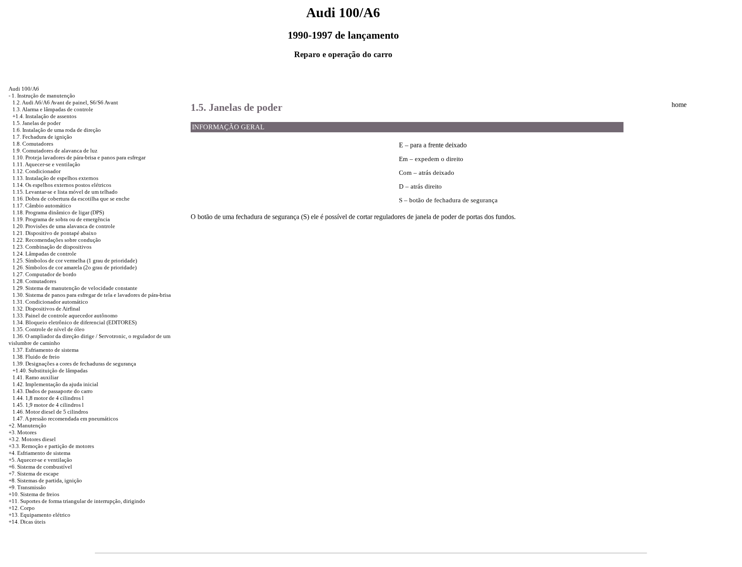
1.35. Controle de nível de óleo (48, 329)
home (679, 104)
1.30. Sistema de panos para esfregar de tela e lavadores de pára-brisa (91, 295)
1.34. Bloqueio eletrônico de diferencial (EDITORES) (74, 322)
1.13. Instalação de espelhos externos (55, 178)
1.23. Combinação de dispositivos (51, 247)
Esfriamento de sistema (43, 453)
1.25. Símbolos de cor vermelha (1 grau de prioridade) (74, 260)
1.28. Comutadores (34, 281)
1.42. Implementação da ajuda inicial (55, 384)
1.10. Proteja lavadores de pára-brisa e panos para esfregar (79, 157)
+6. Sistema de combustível (40, 466)
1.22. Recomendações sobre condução (56, 240)
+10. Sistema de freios (34, 494)
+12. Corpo (22, 508)
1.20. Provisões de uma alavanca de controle (63, 226)
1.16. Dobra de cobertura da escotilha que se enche (71, 198)
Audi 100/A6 (24, 88)
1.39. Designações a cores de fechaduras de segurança (74, 363)
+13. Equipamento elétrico (39, 515)
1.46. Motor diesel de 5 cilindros (50, 411)
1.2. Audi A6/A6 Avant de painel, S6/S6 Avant (65, 102)
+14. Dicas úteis (27, 521)
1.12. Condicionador (36, 171)
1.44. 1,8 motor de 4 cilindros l (48, 398)
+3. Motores (22, 432)
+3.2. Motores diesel (32, 439)
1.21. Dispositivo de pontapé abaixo (54, 233)
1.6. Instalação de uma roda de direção (56, 130)
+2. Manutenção (27, 425)
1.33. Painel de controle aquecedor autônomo (65, 315)
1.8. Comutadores (32, 143)
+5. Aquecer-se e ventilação (40, 460)
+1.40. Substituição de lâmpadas (50, 370)
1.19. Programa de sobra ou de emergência (61, 219)
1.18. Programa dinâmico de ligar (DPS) (58, 212)
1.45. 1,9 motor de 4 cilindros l (48, 405)
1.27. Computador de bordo (44, 274)
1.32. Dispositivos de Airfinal (46, 308)
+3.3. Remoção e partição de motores (51, 446)
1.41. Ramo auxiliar (35, 377)
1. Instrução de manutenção (43, 95)
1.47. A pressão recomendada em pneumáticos (65, 418)
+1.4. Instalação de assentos (44, 116)
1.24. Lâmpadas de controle (44, 253)
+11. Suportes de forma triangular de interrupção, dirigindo (77, 501)
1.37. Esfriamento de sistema (45, 350)
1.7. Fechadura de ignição (42, 137)
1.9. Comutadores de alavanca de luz (54, 150)
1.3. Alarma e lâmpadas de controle (52, 109)
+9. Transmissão (27, 487)
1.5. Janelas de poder (36, 123)
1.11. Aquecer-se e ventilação (46, 164)
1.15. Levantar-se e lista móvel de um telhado (65, 192)
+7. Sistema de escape (34, 473)
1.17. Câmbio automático (41, 205)
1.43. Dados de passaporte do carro (52, 391)
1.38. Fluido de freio (36, 357)
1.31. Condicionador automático (50, 302)
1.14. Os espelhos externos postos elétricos (61, 185)
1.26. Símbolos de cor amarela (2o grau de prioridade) (74, 267)
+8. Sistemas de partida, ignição (45, 480)
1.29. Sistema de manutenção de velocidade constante (74, 288)
